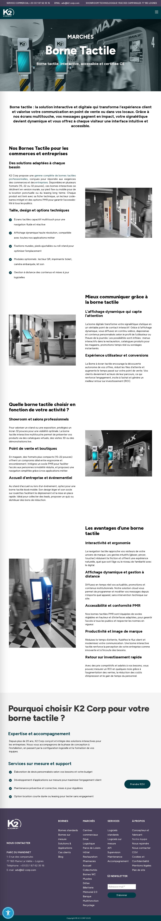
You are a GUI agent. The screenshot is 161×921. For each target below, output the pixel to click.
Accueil (87, 865)
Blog (60, 856)
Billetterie (88, 887)
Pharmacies (89, 861)
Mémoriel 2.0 (90, 891)
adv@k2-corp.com (25, 869)
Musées (87, 878)
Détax (86, 883)
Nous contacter (141, 847)
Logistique (89, 843)
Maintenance (115, 856)
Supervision (114, 852)
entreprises (41, 182)
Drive (86, 839)
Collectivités (90, 869)
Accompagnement (118, 861)
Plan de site (138, 869)
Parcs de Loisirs (91, 847)
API (110, 847)
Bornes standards (68, 830)
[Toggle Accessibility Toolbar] (8, 913)
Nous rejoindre (140, 843)
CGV (135, 852)
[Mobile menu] (156, 12)
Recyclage (88, 905)
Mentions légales (141, 865)
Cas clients (64, 852)
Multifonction (91, 900)
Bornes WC (89, 874)
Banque (87, 896)
